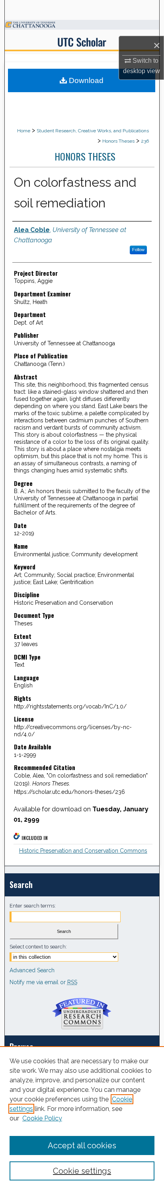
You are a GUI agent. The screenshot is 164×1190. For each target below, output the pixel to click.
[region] (82, 1118)
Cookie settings (82, 1171)
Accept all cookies (82, 1145)
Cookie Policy (42, 1118)
